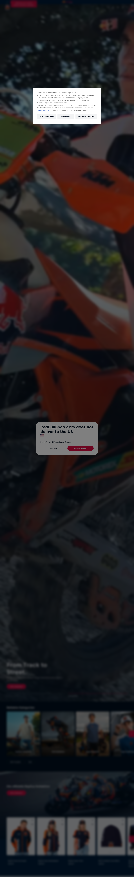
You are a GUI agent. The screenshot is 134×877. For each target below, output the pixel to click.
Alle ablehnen (65, 116)
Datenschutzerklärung (45, 110)
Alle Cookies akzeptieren (86, 116)
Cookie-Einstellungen (47, 116)
